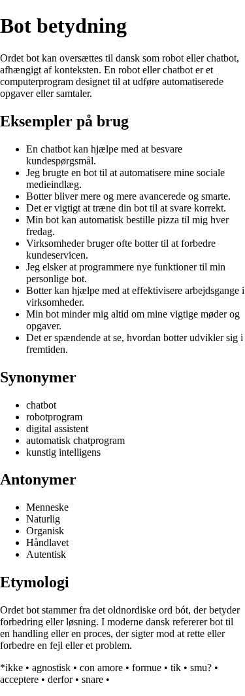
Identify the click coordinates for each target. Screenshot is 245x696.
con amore (101, 667)
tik (176, 667)
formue (146, 667)
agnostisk (51, 667)
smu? (201, 667)
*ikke (11, 667)
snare (92, 679)
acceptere (19, 679)
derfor (60, 679)
